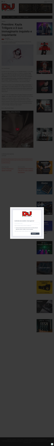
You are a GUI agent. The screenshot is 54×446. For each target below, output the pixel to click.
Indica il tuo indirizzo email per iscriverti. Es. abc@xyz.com (23, 225)
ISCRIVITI (34, 233)
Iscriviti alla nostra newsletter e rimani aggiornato (24, 220)
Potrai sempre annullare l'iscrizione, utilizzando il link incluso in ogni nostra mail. (26, 231)
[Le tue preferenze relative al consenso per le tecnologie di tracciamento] (52, 444)
